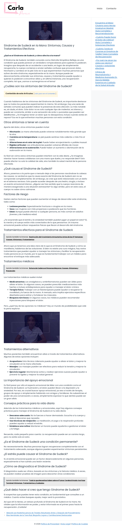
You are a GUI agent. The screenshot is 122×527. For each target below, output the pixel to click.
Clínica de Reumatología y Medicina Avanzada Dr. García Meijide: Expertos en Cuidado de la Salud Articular (106, 79)
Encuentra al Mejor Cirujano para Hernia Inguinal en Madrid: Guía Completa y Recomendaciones (105, 28)
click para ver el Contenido (45, 94)
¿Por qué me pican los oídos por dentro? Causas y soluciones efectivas (106, 64)
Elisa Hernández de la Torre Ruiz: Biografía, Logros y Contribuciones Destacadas (39, 515)
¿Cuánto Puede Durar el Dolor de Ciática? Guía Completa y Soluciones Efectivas (105, 41)
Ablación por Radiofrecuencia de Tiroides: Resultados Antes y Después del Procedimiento (43, 513)
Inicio (99, 8)
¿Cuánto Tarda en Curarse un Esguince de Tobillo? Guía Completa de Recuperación (106, 52)
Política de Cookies (80, 524)
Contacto (111, 8)
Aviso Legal (65, 524)
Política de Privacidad (50, 524)
